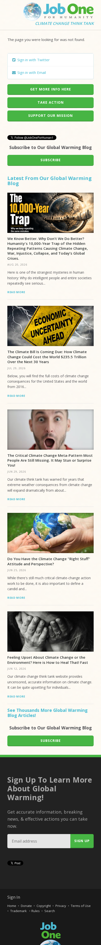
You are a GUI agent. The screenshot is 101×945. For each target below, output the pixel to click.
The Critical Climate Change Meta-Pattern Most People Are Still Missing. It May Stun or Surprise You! (50, 460)
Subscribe (50, 160)
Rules (35, 911)
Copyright (44, 906)
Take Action (51, 102)
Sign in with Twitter (33, 59)
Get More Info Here (50, 89)
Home (11, 906)
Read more (16, 292)
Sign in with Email (31, 72)
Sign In (13, 897)
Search (49, 911)
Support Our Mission (50, 115)
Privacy (60, 906)
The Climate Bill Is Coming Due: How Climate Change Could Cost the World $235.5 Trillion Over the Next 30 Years (47, 356)
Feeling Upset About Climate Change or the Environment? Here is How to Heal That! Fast (47, 660)
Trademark (18, 911)
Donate (26, 906)
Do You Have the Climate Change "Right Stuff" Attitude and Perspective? (48, 561)
